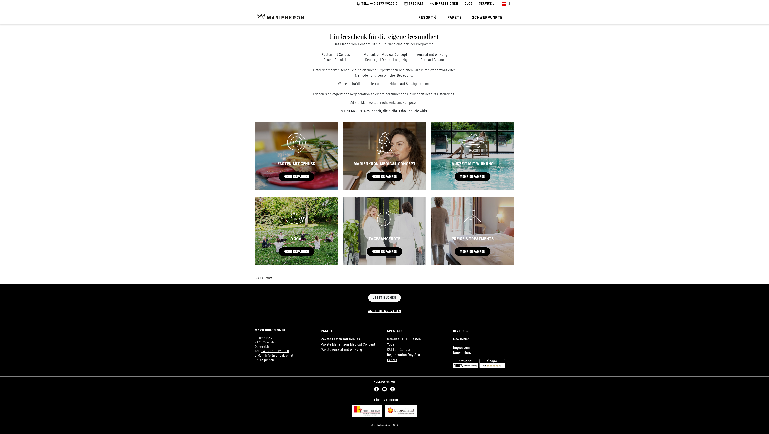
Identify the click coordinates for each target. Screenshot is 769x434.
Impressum (461, 347)
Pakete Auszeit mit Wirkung (341, 349)
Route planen (264, 360)
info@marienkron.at (279, 355)
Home (258, 278)
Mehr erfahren (296, 176)
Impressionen (446, 3)
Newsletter (461, 339)
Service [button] (485, 3)
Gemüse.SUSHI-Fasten (404, 339)
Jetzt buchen (384, 298)
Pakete (454, 17)
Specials (416, 3)
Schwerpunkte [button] (488, 17)
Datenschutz (462, 353)
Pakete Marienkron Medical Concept (348, 344)
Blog (469, 3)
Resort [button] (426, 17)
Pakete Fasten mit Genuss (340, 339)
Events (392, 360)
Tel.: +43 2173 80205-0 (379, 3)
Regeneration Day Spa (403, 355)
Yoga (390, 344)
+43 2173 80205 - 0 (275, 351)
